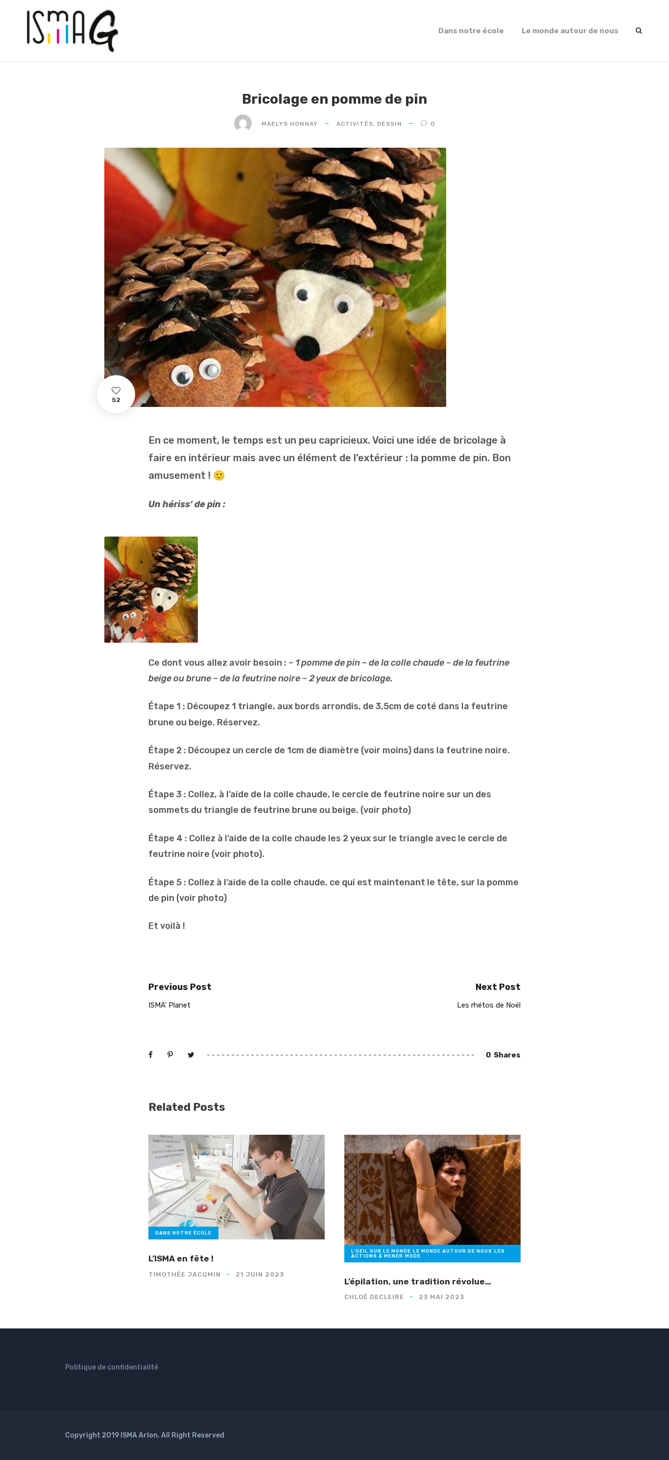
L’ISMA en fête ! (181, 1258)
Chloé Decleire (374, 1297)
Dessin (389, 123)
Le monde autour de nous (570, 30)
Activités (354, 123)
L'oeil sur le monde (381, 1251)
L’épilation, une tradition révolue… (417, 1281)
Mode (413, 1256)
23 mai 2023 (441, 1297)
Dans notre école (471, 30)
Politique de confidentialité (111, 1367)
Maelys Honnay (290, 123)
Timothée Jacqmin (184, 1274)
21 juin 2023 (260, 1274)
